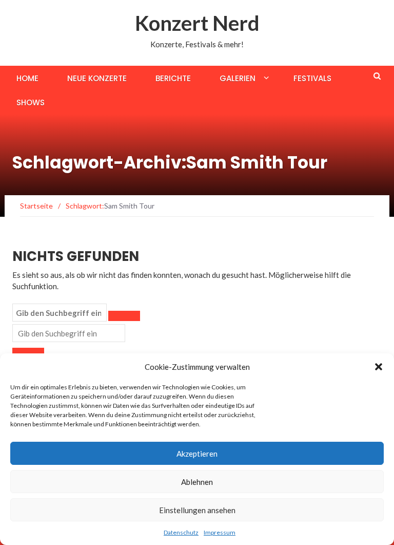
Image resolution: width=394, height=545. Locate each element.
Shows (30, 102)
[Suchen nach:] (59, 313)
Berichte (173, 78)
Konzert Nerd (197, 23)
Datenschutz (181, 532)
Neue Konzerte (97, 78)
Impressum (219, 532)
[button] (378, 367)
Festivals (312, 78)
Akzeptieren (197, 453)
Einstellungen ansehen (197, 510)
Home (27, 78)
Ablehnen (197, 481)
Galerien (237, 78)
